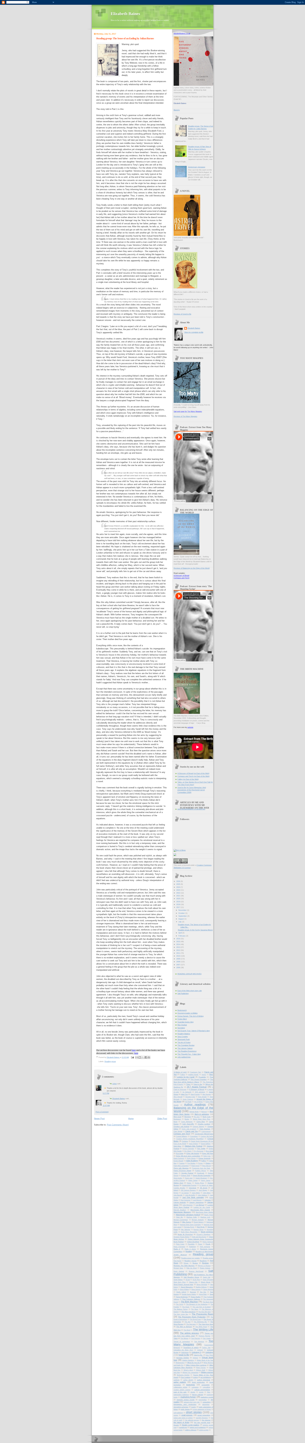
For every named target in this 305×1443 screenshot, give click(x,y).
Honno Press (199, 1183)
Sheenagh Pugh (183, 1039)
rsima (114, 1084)
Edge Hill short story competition (188, 1156)
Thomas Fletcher (204, 1336)
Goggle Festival (187, 1173)
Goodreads (200, 1173)
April (180, 933)
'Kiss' (211, 1074)
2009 (178, 959)
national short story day (192, 1402)
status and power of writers (183, 1418)
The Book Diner (208, 1302)
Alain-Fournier (195, 1094)
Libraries (208, 1200)
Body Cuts (206, 1117)
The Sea (187, 1322)
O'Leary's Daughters (203, 1234)
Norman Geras (198, 1229)
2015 (178, 941)
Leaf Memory (197, 1200)
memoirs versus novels (185, 1400)
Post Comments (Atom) (118, 1125)
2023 (178, 890)
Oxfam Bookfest (193, 1242)
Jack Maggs (203, 1190)
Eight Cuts (207, 1156)
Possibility (191, 1244)
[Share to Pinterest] (148, 1057)
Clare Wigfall (178, 1131)
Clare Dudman (205, 1129)
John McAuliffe (190, 1195)
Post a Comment (102, 1112)
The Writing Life (203, 1329)
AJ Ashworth (187, 1092)
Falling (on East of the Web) (188, 779)
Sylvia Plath (203, 1294)
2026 (178, 881)
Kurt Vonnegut (185, 1200)
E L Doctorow (198, 1151)
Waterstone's (180, 1362)
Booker (187, 1119)
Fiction (200, 1163)
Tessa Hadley (196, 1297)
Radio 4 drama (190, 1249)
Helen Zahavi (193, 1180)
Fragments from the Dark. (201, 1168)
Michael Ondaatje (198, 1220)
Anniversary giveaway (196, 167)
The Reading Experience (187, 1051)
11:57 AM (106, 1105)
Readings (203, 1261)
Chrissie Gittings (198, 1126)
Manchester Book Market (204, 1212)
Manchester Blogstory (182, 1212)
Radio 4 (177, 1249)
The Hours (186, 1307)
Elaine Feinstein (179, 1158)
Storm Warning (208, 1289)
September (182, 916)
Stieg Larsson (195, 1289)
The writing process (189, 1333)
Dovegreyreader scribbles (187, 1013)
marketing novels (207, 1397)
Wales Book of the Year (205, 1360)
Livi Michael (200, 1205)
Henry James (205, 1180)
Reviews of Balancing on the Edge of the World (192, 568)
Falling (203, 1161)
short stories (194, 1412)
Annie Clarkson (188, 1099)
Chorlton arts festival (181, 1126)
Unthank (200, 1350)
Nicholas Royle (189, 1227)
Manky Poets (208, 1215)
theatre (176, 1425)
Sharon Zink (193, 1282)
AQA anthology (200, 1092)
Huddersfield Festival (189, 1185)
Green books (178, 1178)
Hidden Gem (178, 1183)
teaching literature (202, 1418)
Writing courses (207, 1372)
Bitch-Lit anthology (202, 1114)
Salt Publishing (183, 993)
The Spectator (191, 1324)
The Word (187, 1330)
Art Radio (188, 1101)
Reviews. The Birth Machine (184, 1265)
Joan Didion (196, 1193)
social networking (203, 1415)
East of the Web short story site (189, 991)
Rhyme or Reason (204, 1265)
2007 (178, 965)
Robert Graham (205, 1268)
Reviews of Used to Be (182, 314)
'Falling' (182, 1074)
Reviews (205, 1263)
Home (131, 1118)
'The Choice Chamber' (198, 1079)
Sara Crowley (182, 1037)
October (181, 913)
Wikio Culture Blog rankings (196, 1365)
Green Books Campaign (202, 1175)
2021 (178, 896)
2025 (178, 884)
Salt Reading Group (191, 1277)
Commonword (206, 1131)
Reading (189, 1251)
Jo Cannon (185, 1193)
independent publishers (181, 1394)
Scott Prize (196, 1279)
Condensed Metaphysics (204, 1134)
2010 (178, 956)
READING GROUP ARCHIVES (189, 974)
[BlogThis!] (139, 1057)
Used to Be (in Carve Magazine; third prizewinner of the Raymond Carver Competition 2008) (191, 790)
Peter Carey (180, 1244)
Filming (208, 1163)
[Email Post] (132, 1057)
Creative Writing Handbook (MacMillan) (190, 1139)
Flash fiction (195, 1166)
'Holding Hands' (193, 1074)
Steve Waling (184, 1289)
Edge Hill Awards (192, 1153)
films (208, 1392)
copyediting (206, 1387)
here (134, 1050)
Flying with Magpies (181, 1168)
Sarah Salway (178, 1279)
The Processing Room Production (192, 1317)
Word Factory (201, 1367)
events (201, 1392)
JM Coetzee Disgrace (188, 1190)
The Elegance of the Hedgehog (196, 1304)
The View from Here (206, 1324)
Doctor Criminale (188, 1148)
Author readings (195, 1104)
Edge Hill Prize (207, 1153)
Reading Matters (183, 1034)
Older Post (162, 1118)
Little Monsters (188, 1205)
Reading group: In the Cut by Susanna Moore (195, 930)
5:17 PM (106, 1093)
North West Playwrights (189, 1232)
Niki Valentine (185, 1229)
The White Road (201, 1326)
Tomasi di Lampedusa (182, 1341)
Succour (193, 1292)
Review (195, 1263)
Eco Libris (209, 1151)
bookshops (190, 1385)
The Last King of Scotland (202, 1307)
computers (195, 1387)
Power (200, 1244)
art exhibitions (206, 1377)
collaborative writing (180, 1387)
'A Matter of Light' (180, 1072)
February (182, 936)
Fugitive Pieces (200, 1170)
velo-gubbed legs (184, 1057)
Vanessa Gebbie (182, 1358)
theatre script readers (190, 1425)
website (190, 727)
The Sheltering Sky (200, 1322)
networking (207, 1402)
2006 (178, 967)
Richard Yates (178, 1268)
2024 (178, 887)
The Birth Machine (189, 1302)
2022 (178, 893)
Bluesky (177, 110)
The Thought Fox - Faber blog (189, 1054)
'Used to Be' (197, 1084)
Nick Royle (201, 1227)
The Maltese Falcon (181, 1309)
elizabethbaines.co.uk (182, 33)
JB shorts (203, 1188)
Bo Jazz (197, 1117)
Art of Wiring (198, 1101)
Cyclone (185, 1141)
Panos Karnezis (208, 1242)
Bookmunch (182, 1010)
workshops (183, 1427)
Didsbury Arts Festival (193, 1146)
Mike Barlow (186, 1222)
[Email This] (136, 1057)
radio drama (185, 1409)
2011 (178, 953)
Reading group (110, 1061)
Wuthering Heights (183, 1375)
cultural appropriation (202, 1390)
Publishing (192, 1246)
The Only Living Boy (181, 1314)
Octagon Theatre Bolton (181, 1237)
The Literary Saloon (185, 1048)
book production (198, 1382)
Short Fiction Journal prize (183, 1284)
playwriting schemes (181, 1407)
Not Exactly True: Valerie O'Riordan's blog (193, 1031)
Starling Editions (201, 1287)
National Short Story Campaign (190, 1224)
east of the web (180, 1392)
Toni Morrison (199, 1341)
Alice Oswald (178, 1097)
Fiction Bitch (182, 1019)
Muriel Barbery (198, 1222)
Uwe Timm (209, 1355)
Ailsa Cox (184, 1094)
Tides (176, 1338)
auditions (177, 1380)
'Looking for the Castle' (185, 1077)
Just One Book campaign (193, 1197)
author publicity (180, 1382)
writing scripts (203, 1430)
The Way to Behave (184, 1326)
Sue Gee (203, 1292)
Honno (189, 1183)
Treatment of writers (191, 1347)
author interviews (203, 1380)
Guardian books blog (185, 1022)
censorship (206, 1385)
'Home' (204, 1074)
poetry (193, 1407)
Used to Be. (198, 1355)
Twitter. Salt (206, 1347)
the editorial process (192, 1420)
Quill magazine (205, 1246)
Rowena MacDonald (196, 1271)
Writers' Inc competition (190, 1372)
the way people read (202, 1422)
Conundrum (194, 1136)
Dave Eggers (193, 1143)
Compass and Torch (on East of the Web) (193, 776)
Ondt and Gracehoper (199, 1237)
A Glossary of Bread (181, 575)
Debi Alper (177, 1146)
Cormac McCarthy (207, 1136)
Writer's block (188, 1370)
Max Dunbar (182, 1025)
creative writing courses (182, 1390)
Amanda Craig (190, 1097)
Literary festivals (180, 1202)
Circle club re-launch (189, 1129)
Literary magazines (196, 1202)
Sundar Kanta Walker (189, 1294)
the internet (206, 1420)
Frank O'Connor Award (182, 1170)
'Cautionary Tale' (195, 1072)
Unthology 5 (196, 1352)
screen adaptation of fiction (202, 1409)
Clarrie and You (191, 1131)
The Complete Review (185, 1045)
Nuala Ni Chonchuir (185, 1234)
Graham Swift (185, 1175)
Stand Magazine (187, 1287)
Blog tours (177, 1117)
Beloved (204, 1111)
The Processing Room (202, 1314)
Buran (175, 1121)
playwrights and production (185, 1404)
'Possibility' (202, 1077)
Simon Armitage (202, 1284)
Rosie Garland (179, 1271)
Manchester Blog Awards (200, 1210)
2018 (178, 904)
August (181, 919)
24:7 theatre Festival (197, 1087)
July (180, 922)
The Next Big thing (204, 1312)
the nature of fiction (181, 1422)
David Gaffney (206, 1143)
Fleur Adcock (206, 1166)
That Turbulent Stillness (191, 1299)
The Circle (179, 1304)
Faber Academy (192, 1161)
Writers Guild (200, 1370)
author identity (188, 1380)
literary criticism (197, 1394)
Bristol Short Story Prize (201, 1119)
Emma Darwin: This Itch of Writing (190, 1016)
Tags (211, 1294)
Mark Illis (179, 1217)
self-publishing (178, 1413)
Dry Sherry (188, 1151)
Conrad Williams (181, 1136)
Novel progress (207, 1232)
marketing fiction (188, 1397)
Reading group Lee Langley (190, 1258)
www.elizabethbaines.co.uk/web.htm (191, 809)
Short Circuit (205, 1282)
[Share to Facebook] (145, 1057)
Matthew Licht (205, 1217)
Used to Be (184, 1355)
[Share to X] (142, 1057)
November (182, 910)
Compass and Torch (181, 578)
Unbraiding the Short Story (183, 1350)
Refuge (186, 1263)
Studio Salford (181, 1292)
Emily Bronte (191, 1158)
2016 (178, 939)
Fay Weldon (191, 1163)
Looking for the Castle (201, 1207)
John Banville (178, 1195)
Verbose (195, 1358)
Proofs (208, 1244)
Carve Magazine (187, 1121)
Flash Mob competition (181, 1166)
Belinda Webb (194, 1111)
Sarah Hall (206, 1277)
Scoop (188, 1279)
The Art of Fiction (183, 1042)
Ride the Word (191, 1268)
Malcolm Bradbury (180, 1210)
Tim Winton (184, 1338)
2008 (178, 962)
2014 (178, 944)
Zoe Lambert (185, 1377)
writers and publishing (198, 1427)
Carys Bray (201, 1121)
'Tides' (188, 1084)
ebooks (192, 1392)
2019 (178, 902)
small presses (187, 1415)
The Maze (194, 1309)
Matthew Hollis (191, 1217)
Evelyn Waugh (178, 1161)
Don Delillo (201, 1148)
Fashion (182, 1163)
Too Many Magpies (193, 1343)
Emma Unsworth (205, 1158)
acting (195, 1377)
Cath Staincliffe (188, 1124)
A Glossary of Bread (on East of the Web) (193, 773)
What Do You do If (194, 1362)
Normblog (181, 1028)
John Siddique (202, 1195)
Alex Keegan (207, 1094)
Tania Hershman (182, 1297)
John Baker (207, 1193)
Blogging (187, 1117)
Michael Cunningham (181, 1220)
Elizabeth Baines (125, 13)
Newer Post (99, 1118)
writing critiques (190, 1430)
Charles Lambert (204, 1124)
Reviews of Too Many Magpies (185, 416)
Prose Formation (179, 1246)
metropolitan (203, 1400)
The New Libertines (188, 1312)
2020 (178, 899)
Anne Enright (202, 1097)
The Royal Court (195, 1319)
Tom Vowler (207, 1338)
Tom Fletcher (195, 1338)
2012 (178, 950)
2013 (178, 947)
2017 (178, 907)
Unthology (185, 1352)
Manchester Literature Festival (188, 1215)
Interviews (192, 1188)
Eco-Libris (179, 1153)
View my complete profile (193, 332)
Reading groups (190, 1261)
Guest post (189, 1178)
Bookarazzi (177, 1119)
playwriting (205, 1404)
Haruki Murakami (201, 1178)
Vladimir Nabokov (188, 1360)
